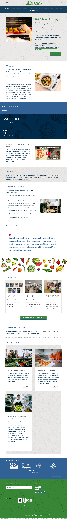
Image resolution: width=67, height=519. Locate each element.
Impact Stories (58, 8)
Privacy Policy (38, 514)
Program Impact (33, 8)
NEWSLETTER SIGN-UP (13, 484)
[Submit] (30, 487)
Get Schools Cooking (16, 8)
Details (40, 8)
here (38, 333)
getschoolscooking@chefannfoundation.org (46, 47)
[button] (7, 3)
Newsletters (38, 486)
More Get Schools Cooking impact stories (33, 317)
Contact (37, 489)
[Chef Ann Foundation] (11, 500)
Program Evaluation (33, 10)
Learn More (26, 386)
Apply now (55, 53)
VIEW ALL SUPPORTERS (56, 476)
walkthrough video (45, 43)
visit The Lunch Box (25, 179)
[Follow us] (36, 492)
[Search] (61, 3)
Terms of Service (45, 514)
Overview (25, 8)
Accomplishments (48, 8)
